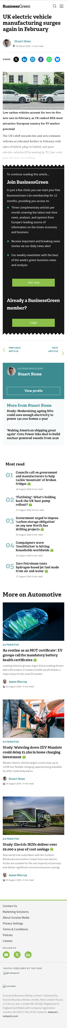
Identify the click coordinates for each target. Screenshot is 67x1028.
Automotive (11, 644)
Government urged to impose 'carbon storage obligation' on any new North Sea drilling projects (37, 523)
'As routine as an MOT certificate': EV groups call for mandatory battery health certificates (33, 655)
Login (33, 323)
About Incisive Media (16, 918)
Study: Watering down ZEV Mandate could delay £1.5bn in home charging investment (32, 752)
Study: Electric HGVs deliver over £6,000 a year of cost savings (30, 847)
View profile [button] (34, 391)
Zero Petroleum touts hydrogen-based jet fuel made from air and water (37, 567)
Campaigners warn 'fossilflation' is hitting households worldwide (32, 546)
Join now (33, 283)
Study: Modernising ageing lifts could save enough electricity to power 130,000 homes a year (30, 415)
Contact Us (10, 906)
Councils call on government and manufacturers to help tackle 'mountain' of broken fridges (36, 478)
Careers (8, 941)
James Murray (18, 682)
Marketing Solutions (16, 912)
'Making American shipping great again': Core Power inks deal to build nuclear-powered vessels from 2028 (33, 434)
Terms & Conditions (15, 929)
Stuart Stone (22, 41)
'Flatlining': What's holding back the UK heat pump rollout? (36, 501)
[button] (54, 6)
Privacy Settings (13, 923)
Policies (8, 935)
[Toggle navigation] (60, 6)
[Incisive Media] (9, 986)
